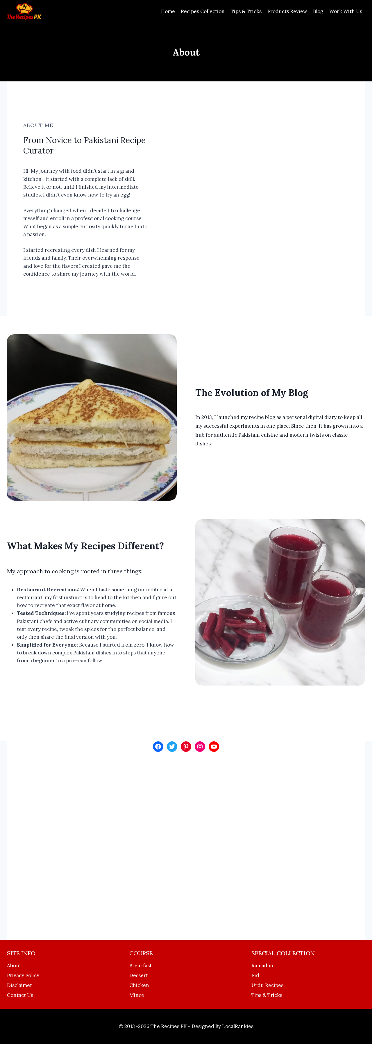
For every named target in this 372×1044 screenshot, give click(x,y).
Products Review (287, 11)
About (14, 965)
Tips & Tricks (246, 11)
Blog (318, 11)
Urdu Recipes (267, 985)
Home (168, 11)
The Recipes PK (169, 1026)
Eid (255, 975)
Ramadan (262, 965)
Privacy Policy (23, 975)
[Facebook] (158, 746)
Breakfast (140, 965)
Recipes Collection (203, 11)
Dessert (138, 975)
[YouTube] (214, 746)
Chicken (139, 985)
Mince (136, 995)
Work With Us (345, 11)
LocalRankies (237, 1026)
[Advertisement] (186, 846)
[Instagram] (200, 746)
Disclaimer (19, 985)
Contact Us (20, 995)
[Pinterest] (186, 746)
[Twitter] (172, 746)
